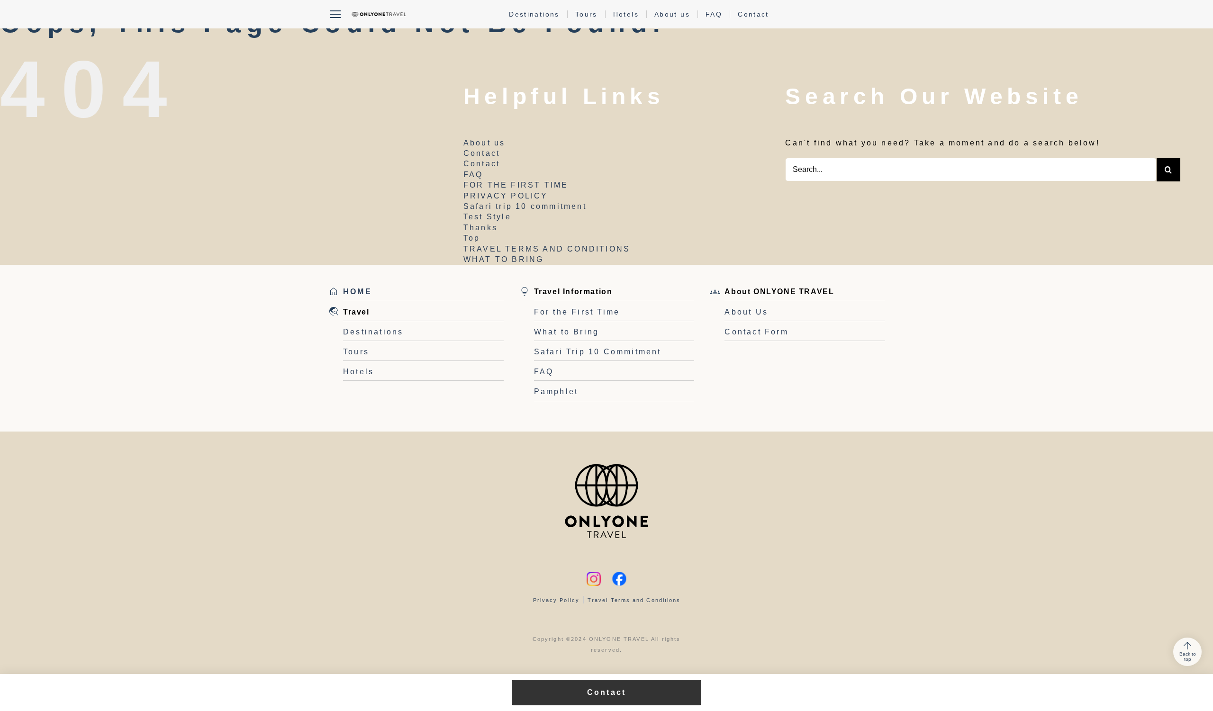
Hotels (626, 14)
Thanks (480, 228)
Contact (753, 14)
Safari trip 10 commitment (525, 206)
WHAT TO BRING (503, 259)
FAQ (714, 14)
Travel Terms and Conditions (634, 600)
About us (672, 14)
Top (471, 238)
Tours (586, 14)
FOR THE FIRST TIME (516, 185)
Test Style (487, 217)
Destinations (534, 14)
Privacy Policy (556, 600)
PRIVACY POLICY (505, 196)
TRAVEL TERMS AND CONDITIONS (546, 249)
